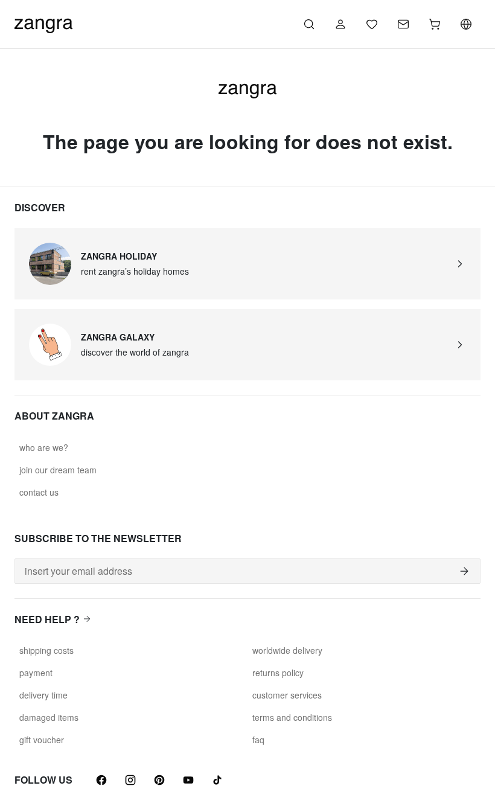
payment (36, 673)
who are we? (43, 447)
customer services (287, 695)
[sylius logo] (43, 23)
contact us (39, 492)
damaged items (48, 717)
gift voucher (41, 740)
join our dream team (58, 470)
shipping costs (46, 650)
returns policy (278, 673)
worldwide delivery (287, 650)
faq (258, 740)
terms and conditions (292, 717)
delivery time (43, 695)
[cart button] (434, 24)
